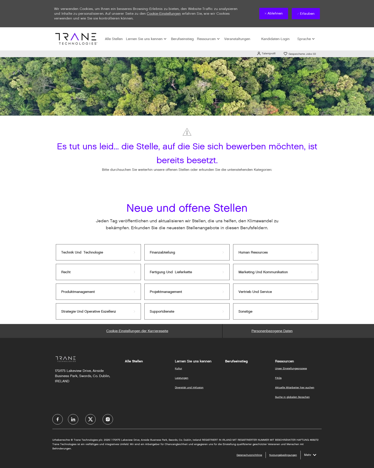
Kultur (178, 368)
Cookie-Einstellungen (164, 13)
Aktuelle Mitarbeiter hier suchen (294, 387)
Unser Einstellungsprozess (291, 368)
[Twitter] (90, 419)
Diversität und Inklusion (189, 387)
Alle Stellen (114, 39)
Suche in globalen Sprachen (292, 397)
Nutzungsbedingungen (283, 455)
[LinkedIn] (73, 419)
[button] (266, 53)
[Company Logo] (75, 38)
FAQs (278, 377)
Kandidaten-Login (275, 39)
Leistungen (181, 377)
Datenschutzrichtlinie (249, 455)
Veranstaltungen (237, 39)
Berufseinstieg (182, 39)
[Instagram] (108, 419)
